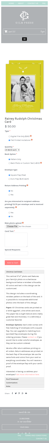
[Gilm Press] (24, 10)
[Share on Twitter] (16, 393)
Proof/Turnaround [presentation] (12, 379)
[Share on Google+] (22, 393)
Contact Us (33, 3)
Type (7, 131)
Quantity (8, 147)
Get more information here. (27, 374)
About (21, 3)
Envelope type (11, 170)
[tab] (24, 272)
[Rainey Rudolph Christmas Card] (24, 86)
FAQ (43, 3)
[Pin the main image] (19, 393)
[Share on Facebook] (12, 393)
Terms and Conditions (36, 435)
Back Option (10, 154)
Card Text (9, 231)
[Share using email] (26, 393)
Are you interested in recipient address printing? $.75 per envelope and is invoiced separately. (24, 204)
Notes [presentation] (8, 386)
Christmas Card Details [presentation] (14, 272)
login (43, 31)
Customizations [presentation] (11, 383)
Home (11, 3)
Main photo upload (13, 223)
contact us (32, 337)
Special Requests (12, 250)
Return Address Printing (15, 185)
